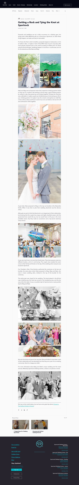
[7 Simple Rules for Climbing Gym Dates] (20, 424)
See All (65, 417)
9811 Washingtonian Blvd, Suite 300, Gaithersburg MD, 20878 (60, 454)
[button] (5, 5)
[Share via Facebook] (18, 410)
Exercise (48, 10)
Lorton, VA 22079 (64, 468)
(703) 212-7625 (65, 450)
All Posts (14, 10)
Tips (53, 10)
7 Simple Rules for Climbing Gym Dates (20, 432)
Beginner (20, 10)
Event (32, 10)
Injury (37, 10)
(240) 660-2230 (65, 457)
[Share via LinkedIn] (24, 410)
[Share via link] (27, 410)
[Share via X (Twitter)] (21, 410)
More (57, 10)
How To (42, 10)
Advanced (27, 10)
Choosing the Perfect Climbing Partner (38, 432)
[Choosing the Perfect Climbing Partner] (39, 424)
